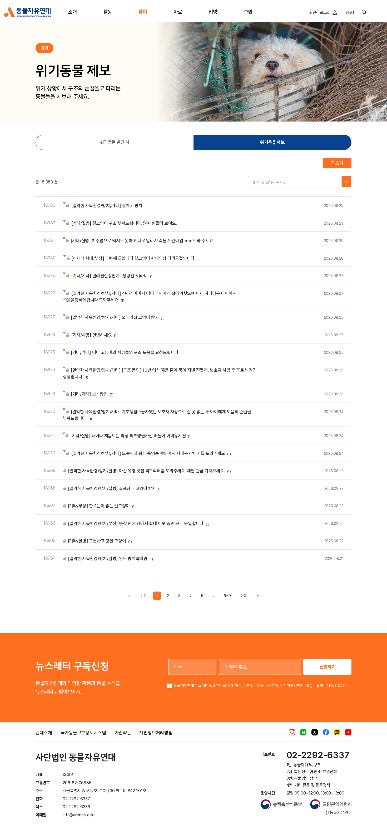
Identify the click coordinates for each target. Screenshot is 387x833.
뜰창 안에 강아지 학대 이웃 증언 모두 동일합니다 (138, 523)
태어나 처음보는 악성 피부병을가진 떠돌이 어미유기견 (131, 435)
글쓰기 (337, 163)
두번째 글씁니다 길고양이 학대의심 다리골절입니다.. (134, 258)
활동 (107, 12)
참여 (142, 12)
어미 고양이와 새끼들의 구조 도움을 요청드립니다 (124, 352)
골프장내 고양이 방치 (115, 488)
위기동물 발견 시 (114, 142)
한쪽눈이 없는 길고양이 (102, 505)
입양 (213, 12)
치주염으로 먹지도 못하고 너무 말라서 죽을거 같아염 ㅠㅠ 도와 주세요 (142, 240)
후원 (248, 12)
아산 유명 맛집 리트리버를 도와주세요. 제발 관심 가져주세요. (149, 470)
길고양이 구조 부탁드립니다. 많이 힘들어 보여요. (124, 223)
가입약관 (123, 732)
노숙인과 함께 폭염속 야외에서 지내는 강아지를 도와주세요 (151, 453)
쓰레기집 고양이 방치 (118, 317)
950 (227, 596)
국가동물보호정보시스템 (83, 732)
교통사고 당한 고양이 (100, 541)
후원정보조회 (320, 12)
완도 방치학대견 (110, 558)
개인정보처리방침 (155, 732)
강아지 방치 (106, 205)
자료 (177, 12)
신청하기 (327, 667)
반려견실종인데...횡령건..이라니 (112, 275)
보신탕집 (92, 394)
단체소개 (44, 732)
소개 (72, 12)
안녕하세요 (94, 335)
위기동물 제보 (272, 142)
